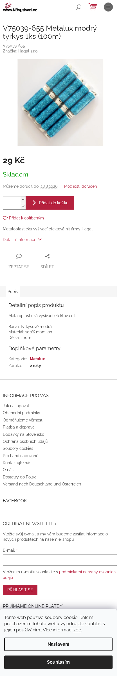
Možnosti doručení (81, 186)
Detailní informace (19, 239)
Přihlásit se (20, 590)
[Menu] (108, 7)
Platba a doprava (19, 427)
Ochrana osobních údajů (25, 441)
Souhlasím (58, 662)
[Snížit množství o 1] (23, 206)
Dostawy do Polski (20, 477)
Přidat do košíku (53, 203)
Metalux (37, 359)
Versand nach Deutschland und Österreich (42, 484)
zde (77, 630)
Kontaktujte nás (17, 462)
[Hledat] (78, 7)
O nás (8, 470)
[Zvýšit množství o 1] (23, 199)
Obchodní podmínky (21, 413)
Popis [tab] (13, 291)
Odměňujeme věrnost (22, 420)
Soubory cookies (18, 448)
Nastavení (58, 644)
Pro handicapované (20, 455)
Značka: (20, 51)
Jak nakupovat (16, 406)
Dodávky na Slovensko (23, 434)
